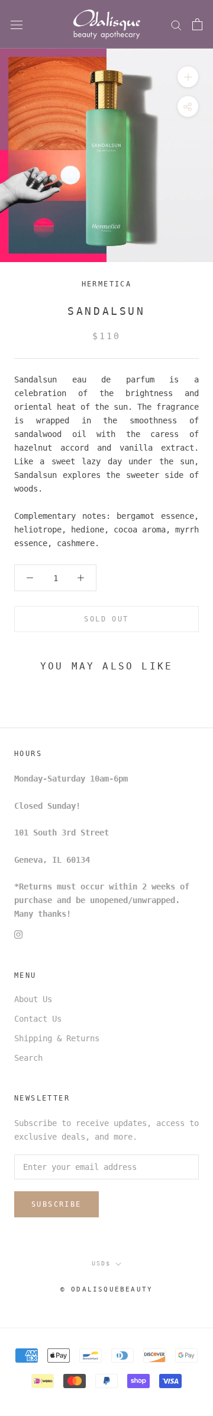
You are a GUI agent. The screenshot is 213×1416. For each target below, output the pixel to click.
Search (28, 1058)
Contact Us (38, 1018)
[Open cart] (197, 24)
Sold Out (106, 619)
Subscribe (56, 1204)
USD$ (101, 1263)
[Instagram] (18, 934)
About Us (33, 999)
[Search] (176, 25)
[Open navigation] (16, 24)
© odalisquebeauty (106, 1289)
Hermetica (107, 284)
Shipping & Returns (56, 1038)
